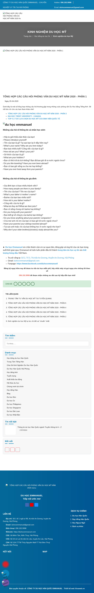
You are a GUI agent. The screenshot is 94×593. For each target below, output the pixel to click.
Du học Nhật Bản (13, 415)
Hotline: (62, 2)
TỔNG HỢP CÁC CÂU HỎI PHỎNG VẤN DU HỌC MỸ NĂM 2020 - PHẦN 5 (37, 303)
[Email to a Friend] (24, 284)
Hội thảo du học (12, 383)
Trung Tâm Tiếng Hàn (15, 362)
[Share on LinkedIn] (33, 284)
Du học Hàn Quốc (79, 516)
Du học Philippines (13, 404)
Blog (8, 394)
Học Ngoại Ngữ (78, 523)
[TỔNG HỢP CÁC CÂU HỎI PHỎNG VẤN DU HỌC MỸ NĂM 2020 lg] (14, 16)
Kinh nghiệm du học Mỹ (63, 36)
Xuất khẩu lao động (14, 379)
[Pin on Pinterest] (28, 284)
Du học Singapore (13, 408)
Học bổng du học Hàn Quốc (17, 358)
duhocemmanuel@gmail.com (23, 525)
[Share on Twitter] (20, 284)
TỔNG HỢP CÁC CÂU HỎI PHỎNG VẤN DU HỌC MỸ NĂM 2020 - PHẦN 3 (37, 312)
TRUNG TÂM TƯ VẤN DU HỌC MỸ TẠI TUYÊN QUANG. (30, 298)
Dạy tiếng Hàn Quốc (80, 519)
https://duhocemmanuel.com (25, 532)
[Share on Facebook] (15, 284)
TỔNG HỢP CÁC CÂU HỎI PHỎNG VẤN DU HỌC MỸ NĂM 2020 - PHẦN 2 (37, 317)
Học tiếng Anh (12, 372)
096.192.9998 (21, 528)
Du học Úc (10, 401)
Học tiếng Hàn (12, 390)
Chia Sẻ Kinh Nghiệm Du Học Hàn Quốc (22, 365)
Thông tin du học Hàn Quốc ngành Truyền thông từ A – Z (40, 427)
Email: (69, 7)
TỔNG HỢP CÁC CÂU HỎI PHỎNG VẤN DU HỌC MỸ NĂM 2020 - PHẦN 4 (37, 308)
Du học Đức (11, 397)
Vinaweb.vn (80, 588)
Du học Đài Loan (13, 411)
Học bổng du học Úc (42, 36)
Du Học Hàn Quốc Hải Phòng (17, 369)
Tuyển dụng (11, 376)
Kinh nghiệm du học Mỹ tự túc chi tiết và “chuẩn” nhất (28, 321)
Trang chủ (27, 36)
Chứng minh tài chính (15, 386)
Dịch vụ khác (77, 526)
